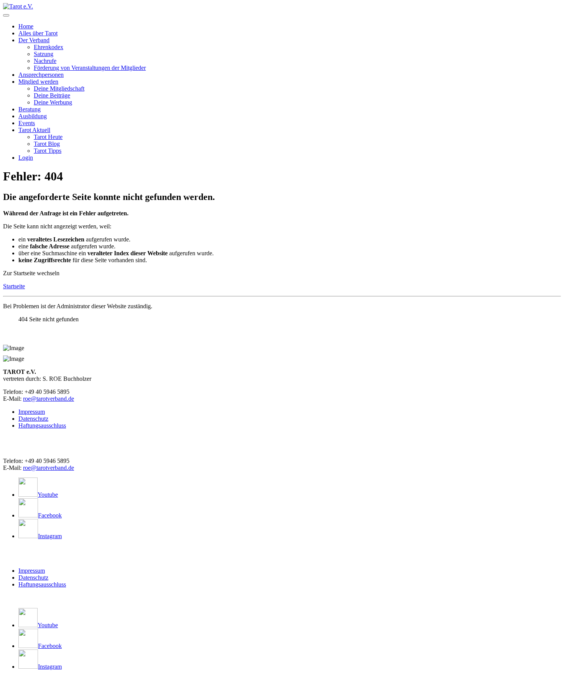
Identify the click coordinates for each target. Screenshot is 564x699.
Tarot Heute (48, 137)
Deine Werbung (53, 102)
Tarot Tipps (47, 150)
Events (26, 123)
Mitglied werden (38, 81)
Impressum (31, 411)
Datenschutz (33, 418)
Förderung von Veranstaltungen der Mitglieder (90, 67)
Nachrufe (45, 61)
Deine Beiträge (52, 95)
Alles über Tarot (38, 33)
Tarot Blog (47, 143)
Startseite (14, 286)
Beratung (29, 109)
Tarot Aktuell (34, 130)
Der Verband (33, 40)
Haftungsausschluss (42, 425)
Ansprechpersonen (41, 74)
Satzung (43, 54)
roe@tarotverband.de (48, 398)
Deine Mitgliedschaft (59, 88)
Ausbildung (32, 116)
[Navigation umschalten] (6, 15)
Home (25, 26)
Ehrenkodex (48, 47)
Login (25, 157)
